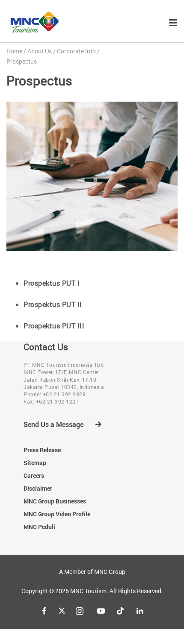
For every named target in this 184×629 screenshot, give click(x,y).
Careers (34, 475)
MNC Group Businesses (55, 501)
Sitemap (35, 463)
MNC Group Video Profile (57, 514)
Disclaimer (38, 488)
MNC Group (109, 572)
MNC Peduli (39, 527)
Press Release (42, 450)
